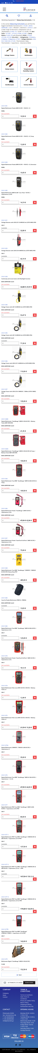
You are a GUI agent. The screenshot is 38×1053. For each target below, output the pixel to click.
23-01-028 (4, 276)
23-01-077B (4, 929)
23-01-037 (4, 389)
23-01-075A (4, 745)
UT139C (8, 33)
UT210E (9, 37)
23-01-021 (4, 220)
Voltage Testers (9, 55)
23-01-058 (4, 568)
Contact (5, 997)
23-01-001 (4, 106)
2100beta (4, 39)
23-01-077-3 (5, 897)
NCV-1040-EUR (5, 41)
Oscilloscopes (9, 85)
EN (12, 3)
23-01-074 (4, 685)
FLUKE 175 (13, 31)
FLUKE (26, 26)
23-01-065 (4, 626)
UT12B (13, 41)
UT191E (14, 33)
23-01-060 (4, 598)
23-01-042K (4, 449)
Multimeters (28, 55)
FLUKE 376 (9, 35)
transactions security (26, 1006)
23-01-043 (4, 479)
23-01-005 (4, 190)
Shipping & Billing (25, 1004)
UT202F (29, 35)
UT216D (3, 37)
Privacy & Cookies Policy (27, 1001)
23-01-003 (4, 162)
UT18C (18, 39)
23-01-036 (4, 361)
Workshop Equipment (8, 20)
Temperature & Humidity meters (28, 70)
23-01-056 (4, 508)
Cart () (4, 3)
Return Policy (24, 1002)
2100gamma (11, 39)
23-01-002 (4, 134)
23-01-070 (4, 656)
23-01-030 (4, 305)
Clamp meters (9, 69)
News (4, 995)
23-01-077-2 (5, 864)
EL (9, 3)
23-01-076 (4, 775)
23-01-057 (4, 538)
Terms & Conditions (26, 995)
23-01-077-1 (5, 834)
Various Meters (28, 85)
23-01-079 (4, 959)
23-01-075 (4, 715)
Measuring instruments (24, 20)
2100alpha (32, 37)
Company (6, 993)
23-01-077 (4, 805)
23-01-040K (4, 419)
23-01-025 (4, 248)
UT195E (24, 33)
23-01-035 (4, 333)
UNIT (10, 28)
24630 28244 (20, 1)
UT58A (19, 33)
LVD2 (34, 39)
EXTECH (30, 28)
